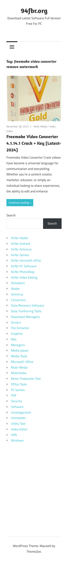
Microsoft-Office (22, 361)
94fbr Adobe (19, 238)
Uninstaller (18, 417)
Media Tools (19, 356)
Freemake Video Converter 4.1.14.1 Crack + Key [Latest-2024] (33, 143)
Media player (20, 350)
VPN (14, 434)
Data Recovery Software (27, 305)
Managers (18, 344)
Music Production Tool (26, 378)
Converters (18, 300)
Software (17, 406)
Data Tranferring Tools (26, 311)
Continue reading (19, 202)
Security (16, 401)
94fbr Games (20, 255)
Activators (18, 282)
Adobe (15, 288)
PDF (14, 395)
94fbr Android (20, 243)
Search (11, 215)
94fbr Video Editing (24, 277)
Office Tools (19, 384)
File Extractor (20, 327)
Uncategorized (21, 412)
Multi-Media (40, 126)
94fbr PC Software (23, 266)
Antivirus (17, 294)
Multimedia (18, 372)
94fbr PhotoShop (22, 271)
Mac (14, 339)
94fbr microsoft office (26, 260)
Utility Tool (18, 423)
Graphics (17, 333)
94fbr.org (34, 10)
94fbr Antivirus (21, 249)
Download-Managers (25, 316)
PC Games (18, 389)
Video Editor (19, 429)
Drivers (16, 322)
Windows (17, 440)
